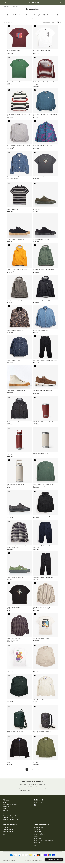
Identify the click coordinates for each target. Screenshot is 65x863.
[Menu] (2, 2)
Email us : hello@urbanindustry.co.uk (44, 802)
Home (4, 6)
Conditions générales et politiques (32, 860)
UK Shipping (6, 827)
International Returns (9, 834)
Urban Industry (11, 860)
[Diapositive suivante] (29, 37)
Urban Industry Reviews (40, 833)
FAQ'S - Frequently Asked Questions (43, 840)
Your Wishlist (37, 831)
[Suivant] (41, 769)
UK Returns (6, 833)
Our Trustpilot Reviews (40, 834)
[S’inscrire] (44, 790)
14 (38, 769)
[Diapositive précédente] (9, 37)
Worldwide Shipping (8, 831)
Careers (36, 836)
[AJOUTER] (55, 418)
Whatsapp (39, 805)
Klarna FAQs (37, 842)
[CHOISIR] (29, 47)
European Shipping (8, 829)
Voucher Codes (37, 838)
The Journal (37, 829)
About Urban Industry (39, 827)
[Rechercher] (5, 2)
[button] (53, 22)
